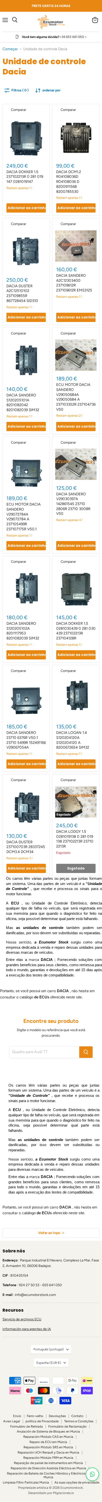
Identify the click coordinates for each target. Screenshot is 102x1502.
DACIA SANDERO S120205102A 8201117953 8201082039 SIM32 (22, 630)
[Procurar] (86, 1052)
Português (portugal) (48, 1349)
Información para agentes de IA (26, 1329)
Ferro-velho (35, 1416)
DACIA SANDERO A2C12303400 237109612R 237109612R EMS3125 (74, 283)
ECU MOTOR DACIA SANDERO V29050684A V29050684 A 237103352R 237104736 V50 (76, 396)
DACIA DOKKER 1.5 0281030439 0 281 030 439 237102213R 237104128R (76, 630)
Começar (10, 49)
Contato (77, 1416)
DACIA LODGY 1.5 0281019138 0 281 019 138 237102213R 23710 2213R (74, 839)
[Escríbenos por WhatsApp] (92, 1474)
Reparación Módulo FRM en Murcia (48, 1458)
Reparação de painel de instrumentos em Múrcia (48, 1463)
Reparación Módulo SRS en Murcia (48, 1447)
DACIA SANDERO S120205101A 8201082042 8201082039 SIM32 (22, 402)
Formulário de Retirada (26, 1426)
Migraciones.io (63, 1493)
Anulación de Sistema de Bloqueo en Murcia (48, 1431)
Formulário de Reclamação (67, 1426)
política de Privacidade (42, 1421)
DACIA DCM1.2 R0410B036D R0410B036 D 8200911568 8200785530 (68, 182)
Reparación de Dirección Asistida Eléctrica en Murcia (48, 1468)
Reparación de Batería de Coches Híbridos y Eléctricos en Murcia (48, 1475)
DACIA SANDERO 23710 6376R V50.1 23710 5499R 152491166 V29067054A (26, 740)
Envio (17, 1416)
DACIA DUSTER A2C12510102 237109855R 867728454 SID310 (22, 293)
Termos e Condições (78, 1421)
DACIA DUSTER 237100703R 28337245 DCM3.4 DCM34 (25, 847)
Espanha (48, 1363)
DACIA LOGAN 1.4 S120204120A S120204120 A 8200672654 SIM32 (72, 740)
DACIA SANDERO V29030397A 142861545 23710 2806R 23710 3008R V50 (73, 504)
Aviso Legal (11, 1421)
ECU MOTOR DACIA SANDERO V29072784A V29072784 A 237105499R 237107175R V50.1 (23, 516)
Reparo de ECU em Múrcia (48, 1442)
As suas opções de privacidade (76, 1482)
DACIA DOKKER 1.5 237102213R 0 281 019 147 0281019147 (24, 177)
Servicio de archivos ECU (21, 1319)
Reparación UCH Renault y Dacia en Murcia (48, 1452)
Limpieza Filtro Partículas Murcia (26, 1482)
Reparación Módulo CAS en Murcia (48, 1437)
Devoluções (57, 1416)
